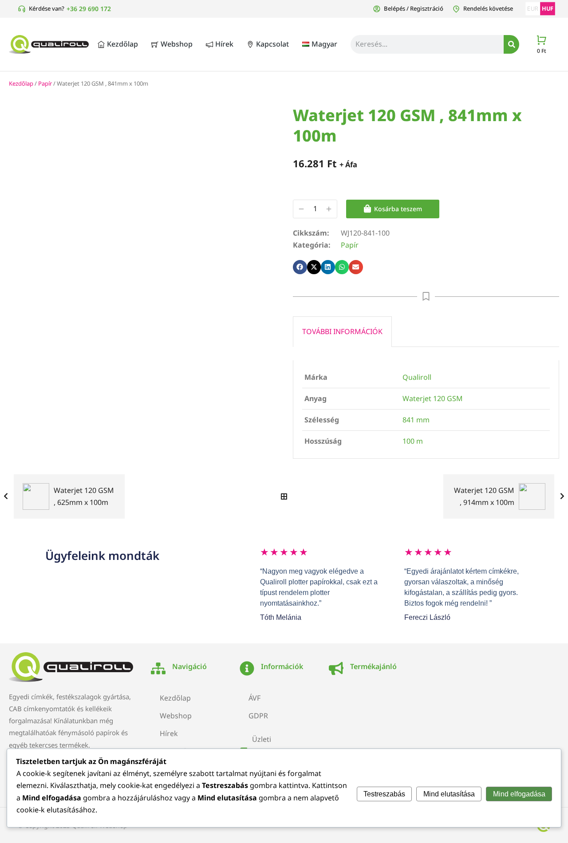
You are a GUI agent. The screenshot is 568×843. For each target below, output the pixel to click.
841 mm (416, 420)
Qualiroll (416, 377)
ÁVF (254, 698)
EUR (532, 9)
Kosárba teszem (398, 209)
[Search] (511, 44)
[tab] (342, 331)
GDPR (258, 716)
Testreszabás (384, 794)
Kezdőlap (21, 83)
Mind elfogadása (519, 794)
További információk (342, 331)
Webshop (176, 716)
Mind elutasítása (449, 794)
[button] (300, 267)
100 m (412, 441)
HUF (547, 9)
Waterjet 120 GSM (432, 398)
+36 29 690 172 (89, 8)
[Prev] (8, 496)
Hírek (169, 733)
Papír (45, 83)
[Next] (560, 496)
